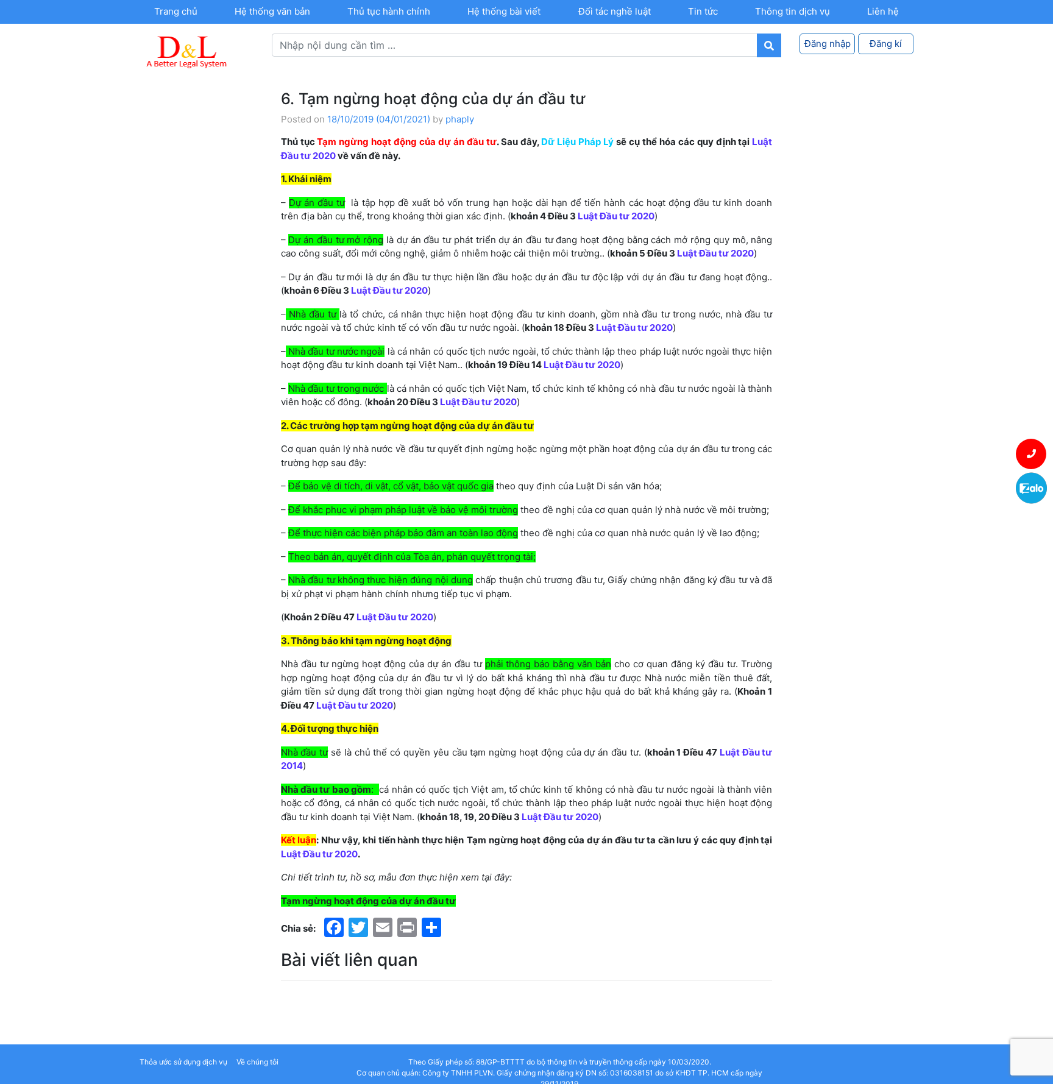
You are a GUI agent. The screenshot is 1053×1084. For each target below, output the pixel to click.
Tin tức (703, 11)
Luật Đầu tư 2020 (616, 216)
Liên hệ (883, 11)
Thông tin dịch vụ (792, 11)
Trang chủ (175, 11)
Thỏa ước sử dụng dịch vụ (183, 1061)
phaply (459, 119)
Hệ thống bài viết (504, 11)
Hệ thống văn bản (272, 11)
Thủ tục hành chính (388, 11)
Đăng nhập (827, 43)
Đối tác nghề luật (614, 11)
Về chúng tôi (257, 1061)
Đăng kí (886, 43)
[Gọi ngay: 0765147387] (1031, 454)
